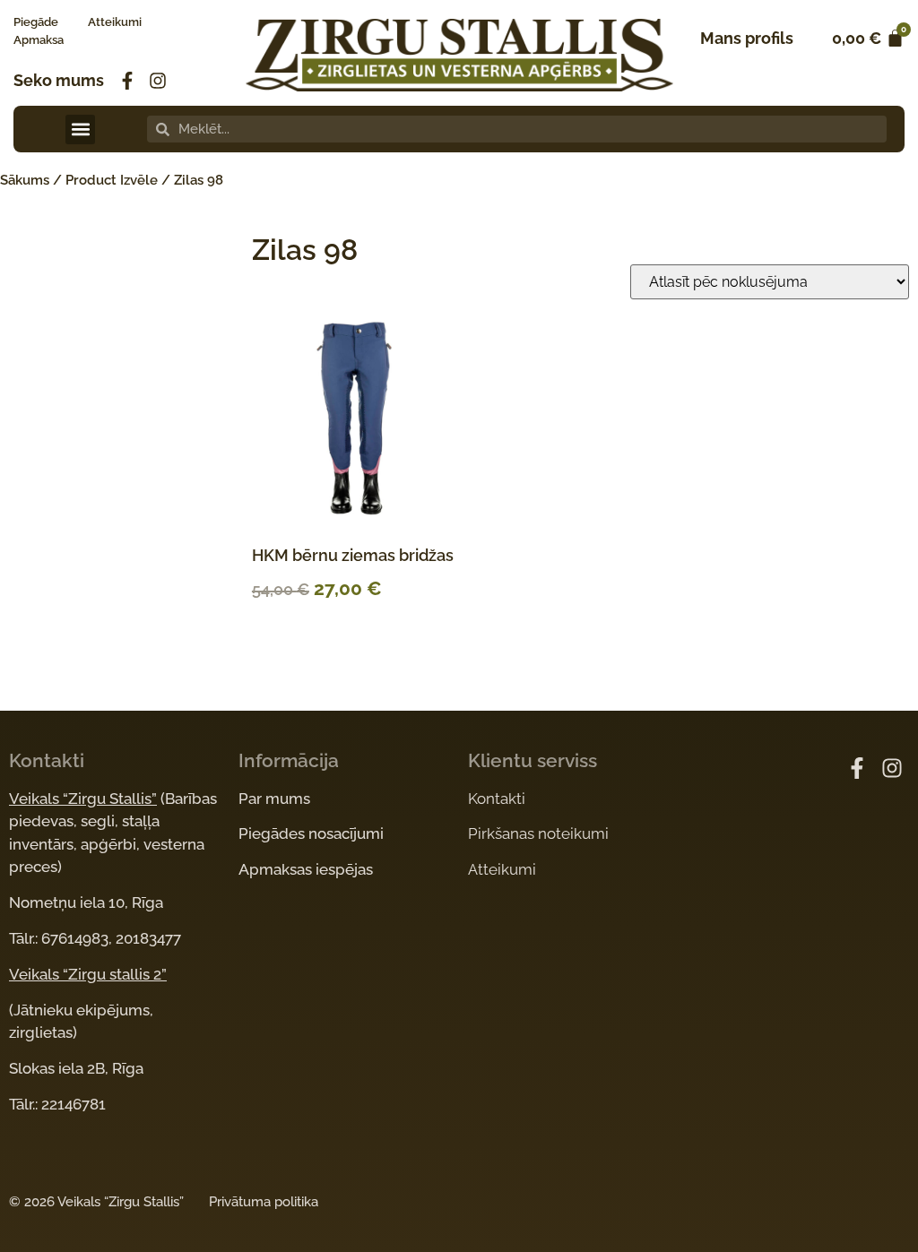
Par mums (274, 798)
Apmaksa (38, 40)
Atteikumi (115, 22)
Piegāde (35, 22)
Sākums (24, 180)
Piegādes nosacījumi (311, 833)
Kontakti (496, 798)
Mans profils (746, 38)
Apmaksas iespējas (305, 869)
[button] (80, 129)
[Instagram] (157, 80)
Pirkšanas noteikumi (538, 833)
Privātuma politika (263, 1202)
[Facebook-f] (127, 80)
